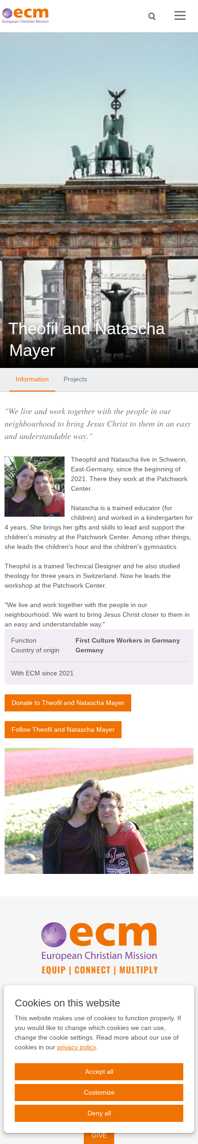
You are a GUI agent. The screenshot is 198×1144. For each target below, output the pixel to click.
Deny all (99, 1113)
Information (32, 379)
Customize (99, 1092)
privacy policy (76, 1047)
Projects (75, 379)
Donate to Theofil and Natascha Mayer (68, 702)
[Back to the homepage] (28, 15)
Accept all (99, 1071)
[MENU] (180, 15)
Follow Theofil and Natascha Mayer (63, 729)
